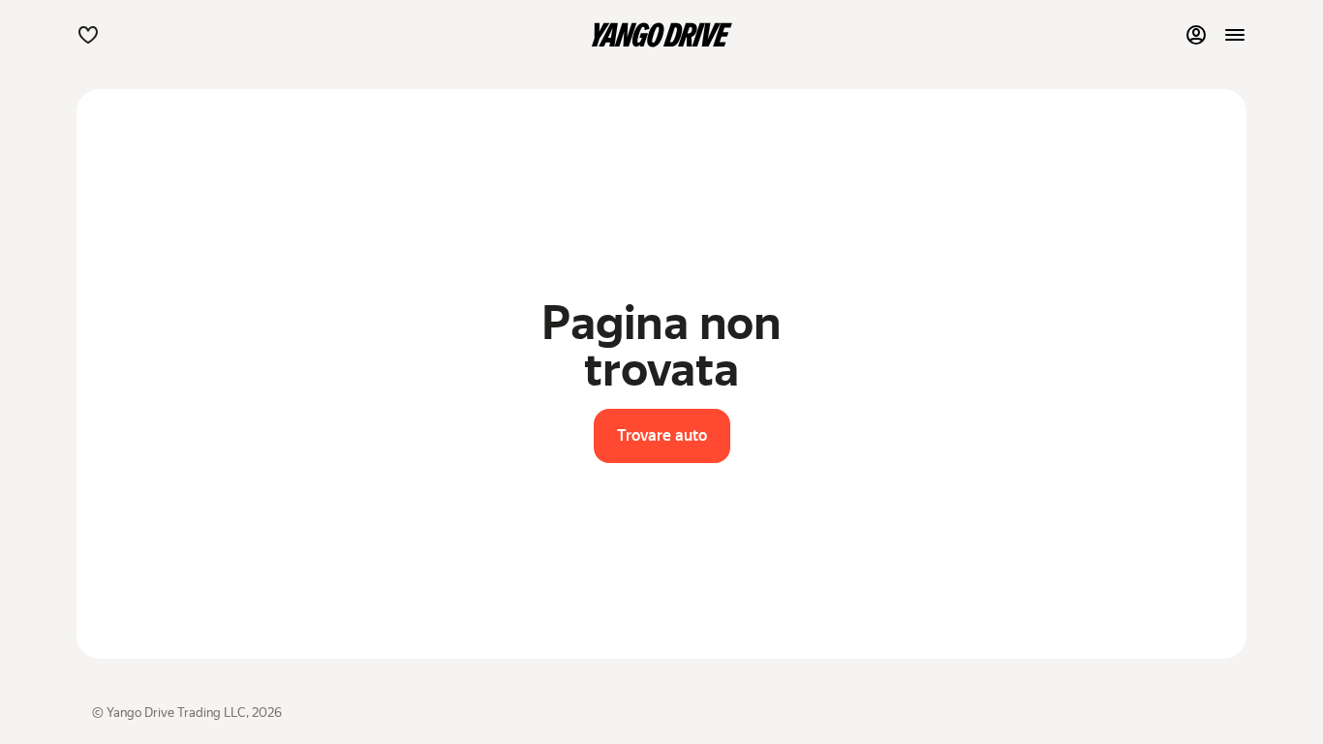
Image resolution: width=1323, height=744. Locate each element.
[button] (88, 34)
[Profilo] (1196, 34)
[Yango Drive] (661, 34)
